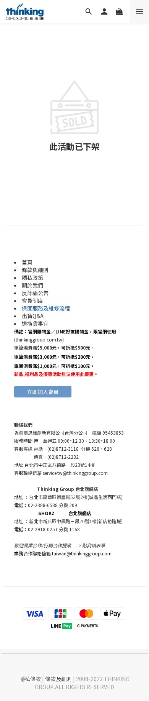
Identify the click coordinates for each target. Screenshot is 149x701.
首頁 (27, 262)
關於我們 (32, 285)
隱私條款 (30, 679)
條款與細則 (35, 270)
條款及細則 (58, 679)
